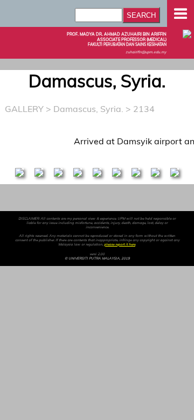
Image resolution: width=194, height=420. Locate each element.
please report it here (119, 244)
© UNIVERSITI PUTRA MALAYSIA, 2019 (97, 258)
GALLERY (24, 108)
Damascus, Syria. (88, 108)
